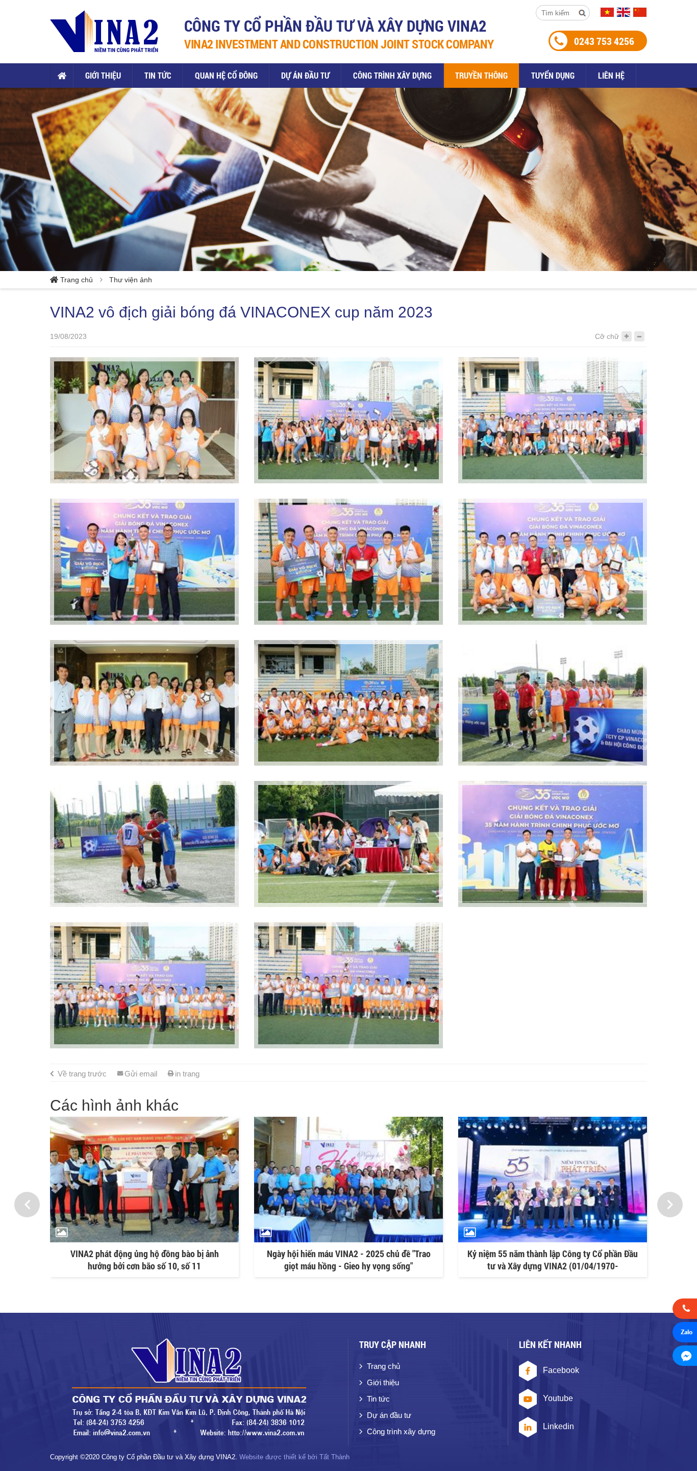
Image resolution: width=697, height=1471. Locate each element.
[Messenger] (685, 1357)
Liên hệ (611, 75)
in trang (187, 1073)
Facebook (561, 1370)
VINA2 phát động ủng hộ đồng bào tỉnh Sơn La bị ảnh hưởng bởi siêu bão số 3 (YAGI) (553, 1259)
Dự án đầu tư (305, 75)
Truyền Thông (481, 75)
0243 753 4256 (604, 40)
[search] (582, 12)
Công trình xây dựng (392, 75)
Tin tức (157, 75)
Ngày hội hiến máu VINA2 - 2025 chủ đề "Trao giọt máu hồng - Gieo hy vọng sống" (145, 1259)
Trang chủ (61, 75)
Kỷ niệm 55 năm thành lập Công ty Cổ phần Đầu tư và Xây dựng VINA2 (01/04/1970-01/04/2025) (348, 1259)
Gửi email (141, 1073)
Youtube (558, 1398)
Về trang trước (82, 1073)
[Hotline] (685, 1310)
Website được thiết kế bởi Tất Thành (294, 1457)
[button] (27, 1204)
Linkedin (558, 1426)
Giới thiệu (103, 75)
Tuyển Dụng (553, 75)
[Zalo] (685, 1333)
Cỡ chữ (607, 336)
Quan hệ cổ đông (226, 75)
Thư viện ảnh (130, 280)
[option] (144, 1197)
